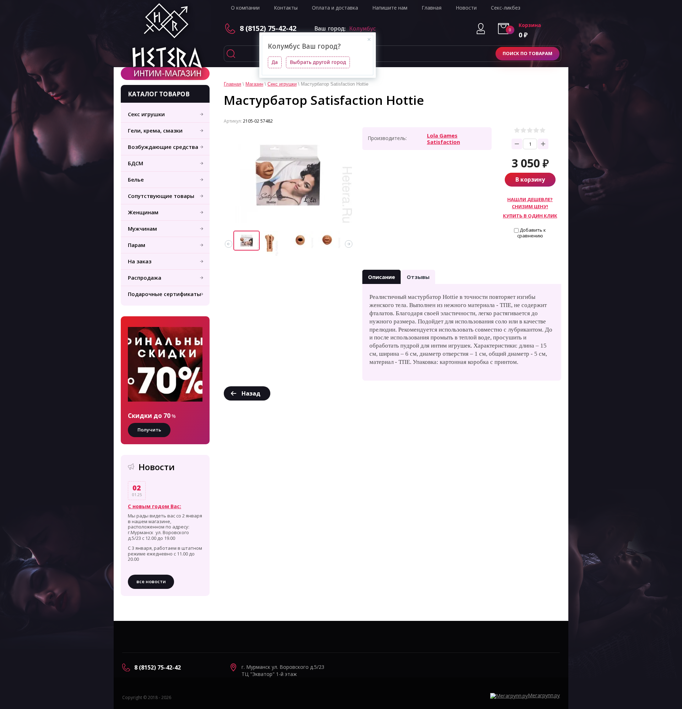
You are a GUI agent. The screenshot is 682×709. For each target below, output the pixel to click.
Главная (232, 84)
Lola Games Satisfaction (443, 138)
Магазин (254, 84)
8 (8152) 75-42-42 (268, 28)
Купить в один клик (530, 216)
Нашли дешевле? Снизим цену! (530, 202)
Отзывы (418, 276)
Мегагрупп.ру (544, 695)
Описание (381, 276)
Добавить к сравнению (531, 233)
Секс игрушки (282, 84)
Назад (251, 393)
